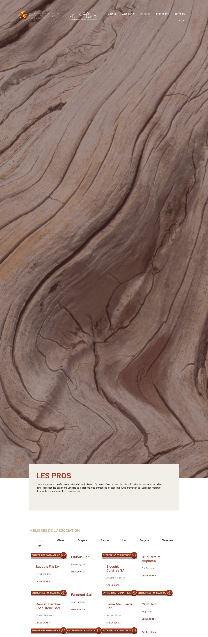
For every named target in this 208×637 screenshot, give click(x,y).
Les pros (145, 14)
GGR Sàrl (149, 604)
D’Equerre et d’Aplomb (151, 559)
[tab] (39, 540)
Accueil (112, 14)
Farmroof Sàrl (81, 595)
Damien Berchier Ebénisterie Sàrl (48, 606)
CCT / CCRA (180, 14)
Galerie (181, 21)
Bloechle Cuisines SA (115, 568)
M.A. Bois (149, 632)
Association (128, 14)
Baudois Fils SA (47, 566)
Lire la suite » (43, 581)
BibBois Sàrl (80, 557)
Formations (162, 14)
